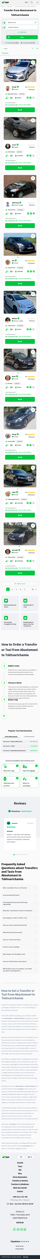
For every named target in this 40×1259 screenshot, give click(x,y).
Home (2, 6)
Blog (20, 1173)
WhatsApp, (14, 1200)
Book (20, 110)
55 (33, 589)
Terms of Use (19, 1246)
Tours (20, 1166)
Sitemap (25, 1257)
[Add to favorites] (33, 62)
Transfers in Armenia (20, 1181)
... (28, 589)
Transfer (9, 6)
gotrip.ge (20, 1222)
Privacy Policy (19, 1249)
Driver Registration (20, 1177)
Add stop (23, 32)
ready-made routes (8, 1045)
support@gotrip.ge (20, 1218)
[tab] (20, 888)
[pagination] (4, 589)
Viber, (20, 1200)
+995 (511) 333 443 (20, 1197)
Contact (20, 1191)
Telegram (26, 1200)
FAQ (20, 1170)
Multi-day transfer (20, 1188)
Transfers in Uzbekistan (20, 1184)
